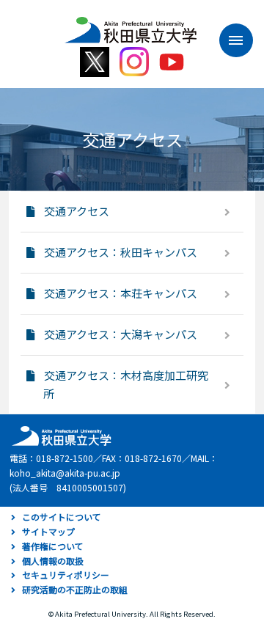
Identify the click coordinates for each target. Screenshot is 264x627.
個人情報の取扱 (53, 560)
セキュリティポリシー (65, 574)
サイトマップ (48, 531)
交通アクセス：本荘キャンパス (120, 293)
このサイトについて (61, 516)
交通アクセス (76, 211)
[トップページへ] (59, 434)
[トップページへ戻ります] (131, 25)
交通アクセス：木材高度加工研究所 (125, 384)
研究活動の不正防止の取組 (75, 589)
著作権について (53, 546)
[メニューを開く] (228, 40)
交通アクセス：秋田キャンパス (120, 252)
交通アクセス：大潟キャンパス (120, 334)
